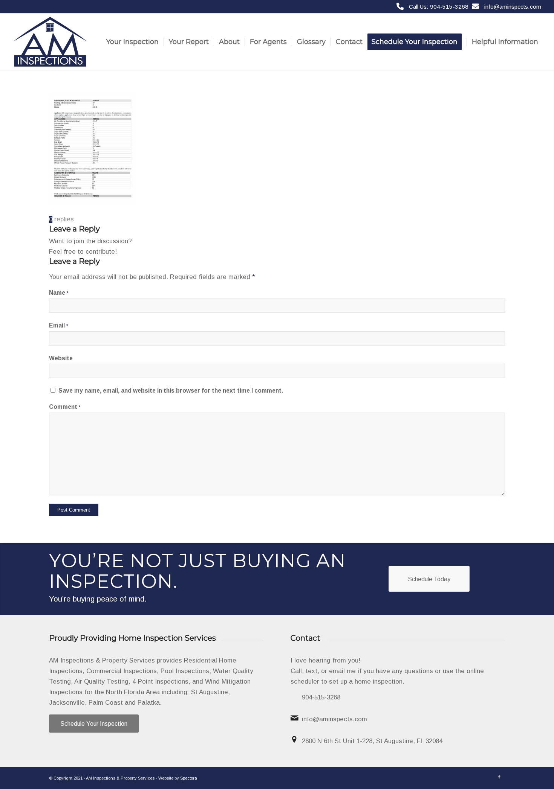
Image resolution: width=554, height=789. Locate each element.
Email (58, 325)
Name (59, 292)
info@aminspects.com (512, 6)
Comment (65, 407)
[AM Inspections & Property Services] (50, 42)
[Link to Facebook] (499, 776)
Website (61, 358)
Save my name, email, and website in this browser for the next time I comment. (170, 390)
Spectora (188, 778)
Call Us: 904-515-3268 (438, 6)
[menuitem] (132, 42)
